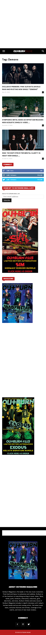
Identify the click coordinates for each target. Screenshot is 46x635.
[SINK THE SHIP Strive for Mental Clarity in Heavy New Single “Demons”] (23, 140)
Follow (39, 175)
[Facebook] (17, 624)
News (4, 116)
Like (41, 170)
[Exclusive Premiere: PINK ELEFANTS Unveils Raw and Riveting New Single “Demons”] (23, 73)
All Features (6, 83)
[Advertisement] (23, 24)
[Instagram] (23, 624)
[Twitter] (29, 624)
